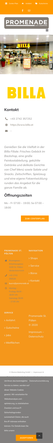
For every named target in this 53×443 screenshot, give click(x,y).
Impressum (35, 332)
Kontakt (34, 280)
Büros (33, 273)
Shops (34, 258)
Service (34, 265)
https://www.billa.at (21, 124)
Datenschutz (36, 336)
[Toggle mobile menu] (47, 30)
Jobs (8, 335)
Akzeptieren (26, 438)
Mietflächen (13, 342)
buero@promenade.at (16, 283)
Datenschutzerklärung (39, 381)
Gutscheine (12, 327)
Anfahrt (10, 320)
